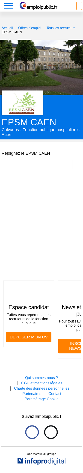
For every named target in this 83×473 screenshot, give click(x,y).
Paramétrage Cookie (42, 399)
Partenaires (31, 394)
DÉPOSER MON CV (29, 337)
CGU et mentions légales (41, 383)
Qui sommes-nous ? (41, 378)
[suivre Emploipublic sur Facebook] (32, 432)
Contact (54, 394)
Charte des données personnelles (41, 388)
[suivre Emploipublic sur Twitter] (51, 432)
